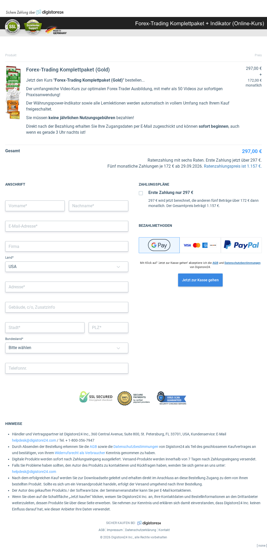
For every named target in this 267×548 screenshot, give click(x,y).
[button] (118, 267)
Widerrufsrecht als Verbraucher (80, 453)
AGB (215, 263)
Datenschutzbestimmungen (242, 263)
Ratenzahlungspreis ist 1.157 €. (233, 166)
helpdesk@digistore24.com (34, 440)
